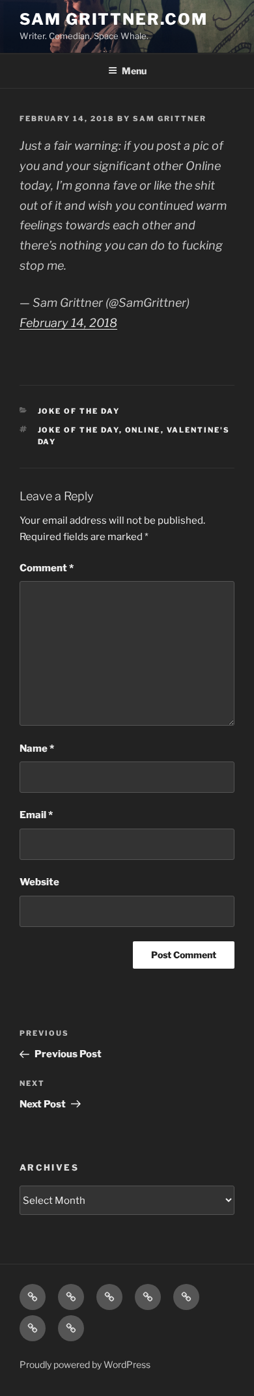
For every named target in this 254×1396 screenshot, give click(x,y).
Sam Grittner (169, 118)
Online (143, 429)
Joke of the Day (79, 411)
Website (39, 882)
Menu (134, 70)
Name (37, 748)
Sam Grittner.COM (114, 19)
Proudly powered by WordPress (85, 1364)
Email (36, 815)
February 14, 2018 (68, 323)
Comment (47, 568)
